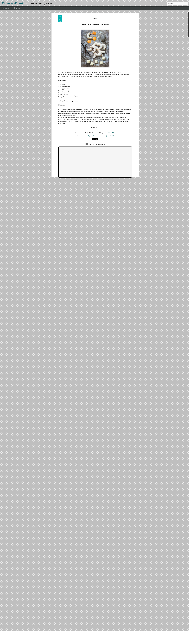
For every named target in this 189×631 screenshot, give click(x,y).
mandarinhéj (94, 136)
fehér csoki (86, 136)
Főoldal (17, 8)
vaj (106, 136)
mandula (101, 136)
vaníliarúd (110, 136)
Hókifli (95, 18)
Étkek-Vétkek (112, 133)
